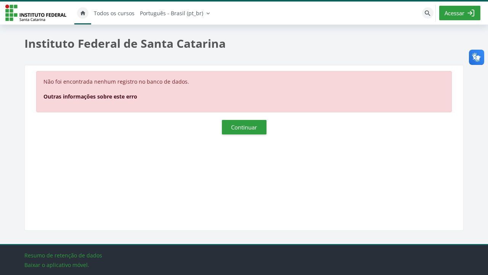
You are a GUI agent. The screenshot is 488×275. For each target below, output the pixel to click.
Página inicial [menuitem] (82, 13)
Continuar (244, 127)
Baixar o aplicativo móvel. (56, 265)
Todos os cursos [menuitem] (114, 13)
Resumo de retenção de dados (63, 255)
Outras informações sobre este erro (90, 96)
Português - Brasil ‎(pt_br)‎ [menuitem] (171, 13)
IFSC (35, 13)
